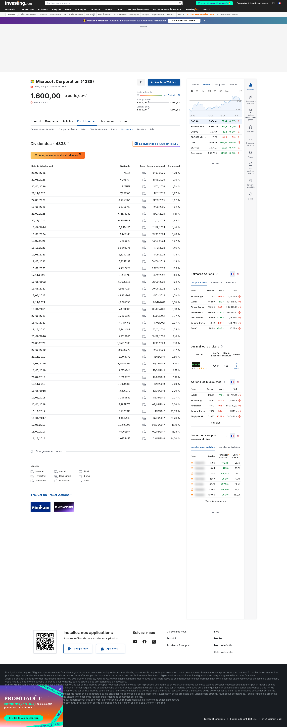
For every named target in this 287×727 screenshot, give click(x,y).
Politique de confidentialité (243, 719)
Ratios (114, 129)
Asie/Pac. (171, 14)
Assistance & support (178, 645)
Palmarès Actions (202, 274)
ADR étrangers (104, 14)
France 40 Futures (200, 126)
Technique (108, 121)
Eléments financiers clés (42, 129)
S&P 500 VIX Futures (201, 137)
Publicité (171, 638)
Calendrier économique (138, 9)
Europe (145, 14)
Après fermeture (76, 14)
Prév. (152, 129)
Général (36, 121)
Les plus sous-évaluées (203, 447)
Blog (216, 631)
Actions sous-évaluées (227, 14)
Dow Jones (196, 153)
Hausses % (216, 282)
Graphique (52, 121)
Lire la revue (236, 366)
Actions (11, 14)
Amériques (134, 14)
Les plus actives (199, 282)
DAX (193, 142)
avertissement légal (272, 719)
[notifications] (273, 3)
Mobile (218, 638)
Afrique (181, 14)
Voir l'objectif (170, 95)
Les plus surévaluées (229, 447)
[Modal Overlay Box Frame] (31, 706)
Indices (206, 84)
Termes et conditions (214, 719)
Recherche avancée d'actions (167, 9)
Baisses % (231, 282)
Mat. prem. (219, 84)
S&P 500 (195, 147)
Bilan (83, 129)
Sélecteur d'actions (29, 14)
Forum (123, 121)
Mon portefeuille (223, 645)
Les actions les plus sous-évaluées (204, 437)
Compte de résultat (67, 129)
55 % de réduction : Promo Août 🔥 (214, 3)
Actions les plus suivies (206, 382)
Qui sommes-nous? (177, 631)
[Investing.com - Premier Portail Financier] (18, 3)
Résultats (141, 129)
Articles (68, 121)
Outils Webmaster (223, 652)
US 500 (194, 132)
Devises (195, 84)
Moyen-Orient (157, 14)
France (43, 14)
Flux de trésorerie (98, 129)
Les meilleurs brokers (205, 346)
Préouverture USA (57, 14)
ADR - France (120, 14)
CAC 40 (194, 121)
